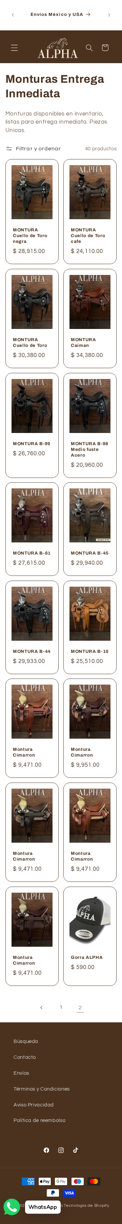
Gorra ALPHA (87, 957)
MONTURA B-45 (90, 553)
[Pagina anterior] (41, 1007)
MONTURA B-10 (90, 651)
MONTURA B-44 (32, 651)
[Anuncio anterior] (12, 14)
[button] (14, 47)
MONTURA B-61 (32, 553)
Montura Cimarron (24, 752)
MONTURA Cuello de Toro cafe (88, 236)
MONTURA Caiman (83, 342)
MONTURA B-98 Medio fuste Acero (89, 449)
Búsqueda (26, 1041)
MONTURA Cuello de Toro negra (30, 236)
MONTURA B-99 (31, 443)
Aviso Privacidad (34, 1104)
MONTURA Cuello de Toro (30, 342)
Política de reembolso (39, 1120)
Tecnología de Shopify (86, 1205)
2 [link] (80, 1007)
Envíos (21, 1073)
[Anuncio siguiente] (109, 14)
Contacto (25, 1057)
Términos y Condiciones (42, 1089)
